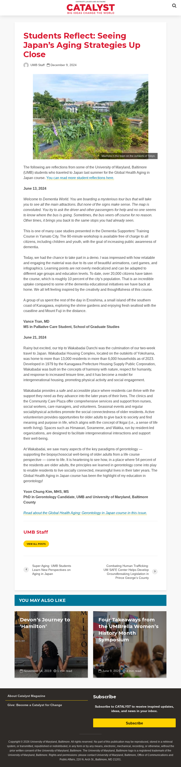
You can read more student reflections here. (80, 178)
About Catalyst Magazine (26, 696)
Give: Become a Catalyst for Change (35, 705)
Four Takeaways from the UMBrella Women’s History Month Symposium (128, 630)
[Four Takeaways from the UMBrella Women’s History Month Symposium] (129, 644)
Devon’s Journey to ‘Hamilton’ (45, 623)
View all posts (36, 544)
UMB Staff (37, 65)
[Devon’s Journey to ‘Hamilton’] (51, 644)
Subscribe (134, 723)
